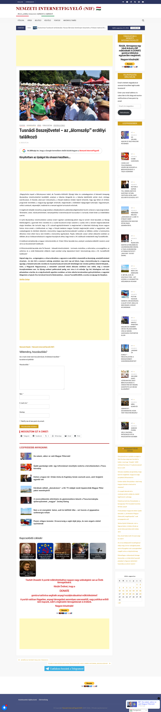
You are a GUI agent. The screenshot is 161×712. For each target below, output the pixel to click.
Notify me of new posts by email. (32, 421)
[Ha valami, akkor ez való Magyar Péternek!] (125, 135)
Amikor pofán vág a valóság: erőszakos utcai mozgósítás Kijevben (129, 432)
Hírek (29, 20)
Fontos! (57, 20)
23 (140, 594)
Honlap (22, 412)
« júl (119, 603)
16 (140, 591)
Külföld (47, 20)
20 (130, 594)
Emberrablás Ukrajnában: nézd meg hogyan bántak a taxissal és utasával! (130, 484)
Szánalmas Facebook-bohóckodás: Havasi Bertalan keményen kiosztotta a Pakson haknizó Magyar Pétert (55, 28)
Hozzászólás (24, 364)
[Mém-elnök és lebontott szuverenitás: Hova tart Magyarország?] (125, 402)
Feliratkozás (124, 112)
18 (123, 594)
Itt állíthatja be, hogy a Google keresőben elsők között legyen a (63, 151)
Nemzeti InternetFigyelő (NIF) (72, 708)
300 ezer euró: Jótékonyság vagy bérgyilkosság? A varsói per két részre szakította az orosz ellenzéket (129, 382)
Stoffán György (59, 125)
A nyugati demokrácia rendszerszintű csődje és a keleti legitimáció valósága (128, 494)
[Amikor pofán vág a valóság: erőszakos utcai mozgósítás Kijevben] (125, 425)
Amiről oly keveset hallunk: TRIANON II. (35, 660)
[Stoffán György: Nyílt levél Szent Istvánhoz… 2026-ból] (97, 28)
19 (127, 594)
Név (21, 394)
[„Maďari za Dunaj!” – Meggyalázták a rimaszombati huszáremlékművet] (125, 348)
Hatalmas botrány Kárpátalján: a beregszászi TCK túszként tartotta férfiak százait (129, 504)
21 (133, 594)
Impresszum (30, 2)
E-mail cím (23, 403)
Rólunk (20, 2)
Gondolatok (31, 125)
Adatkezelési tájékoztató (27, 700)
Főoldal (21, 20)
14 (133, 591)
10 (120, 591)
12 (127, 591)
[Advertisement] (64, 50)
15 (137, 591)
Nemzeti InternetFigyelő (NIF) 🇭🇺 (58, 8)
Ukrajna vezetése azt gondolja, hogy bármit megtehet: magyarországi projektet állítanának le (130, 474)
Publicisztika (47, 125)
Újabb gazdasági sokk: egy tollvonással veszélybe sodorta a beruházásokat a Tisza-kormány (130, 165)
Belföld (38, 20)
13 (130, 591)
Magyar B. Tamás (69, 20)
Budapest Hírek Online (131, 449)
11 (123, 591)
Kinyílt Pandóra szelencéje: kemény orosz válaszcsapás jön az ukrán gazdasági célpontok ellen (129, 329)
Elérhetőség (43, 700)
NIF (132, 132)
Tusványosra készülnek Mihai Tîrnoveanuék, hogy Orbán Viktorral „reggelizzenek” (78, 663)
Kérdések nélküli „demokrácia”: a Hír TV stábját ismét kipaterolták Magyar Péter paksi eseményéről (129, 219)
